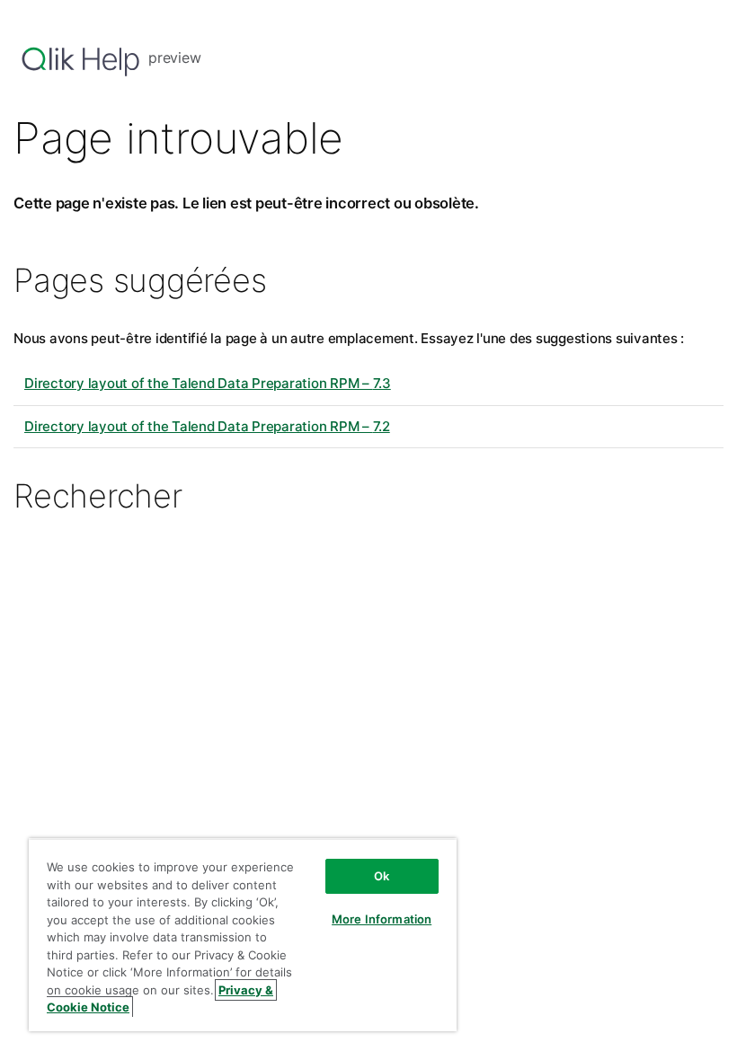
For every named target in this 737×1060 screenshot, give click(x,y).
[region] (243, 934)
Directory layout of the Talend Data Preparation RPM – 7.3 (207, 383)
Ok (381, 876)
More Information (381, 919)
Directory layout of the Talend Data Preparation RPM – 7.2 (207, 426)
